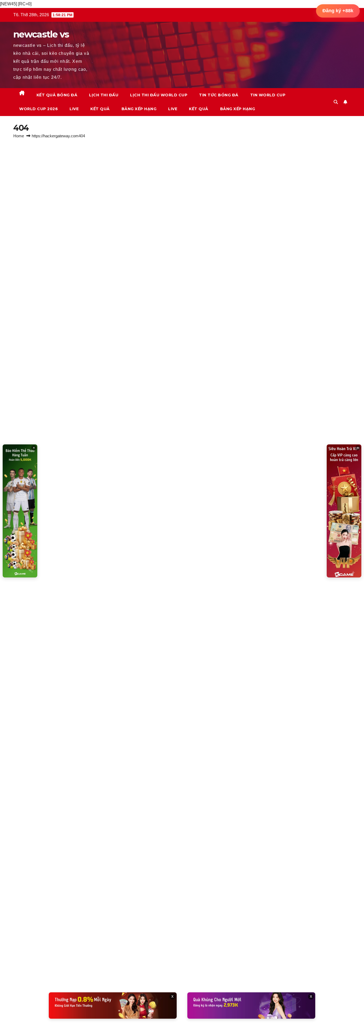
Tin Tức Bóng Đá (218, 95)
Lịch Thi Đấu (103, 95)
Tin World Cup (268, 95)
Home (18, 136)
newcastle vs (41, 34)
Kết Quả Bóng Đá (57, 95)
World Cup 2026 (38, 108)
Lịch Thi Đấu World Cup (158, 95)
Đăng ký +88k (337, 10)
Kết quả (100, 108)
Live (74, 108)
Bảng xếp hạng (139, 108)
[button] (336, 102)
